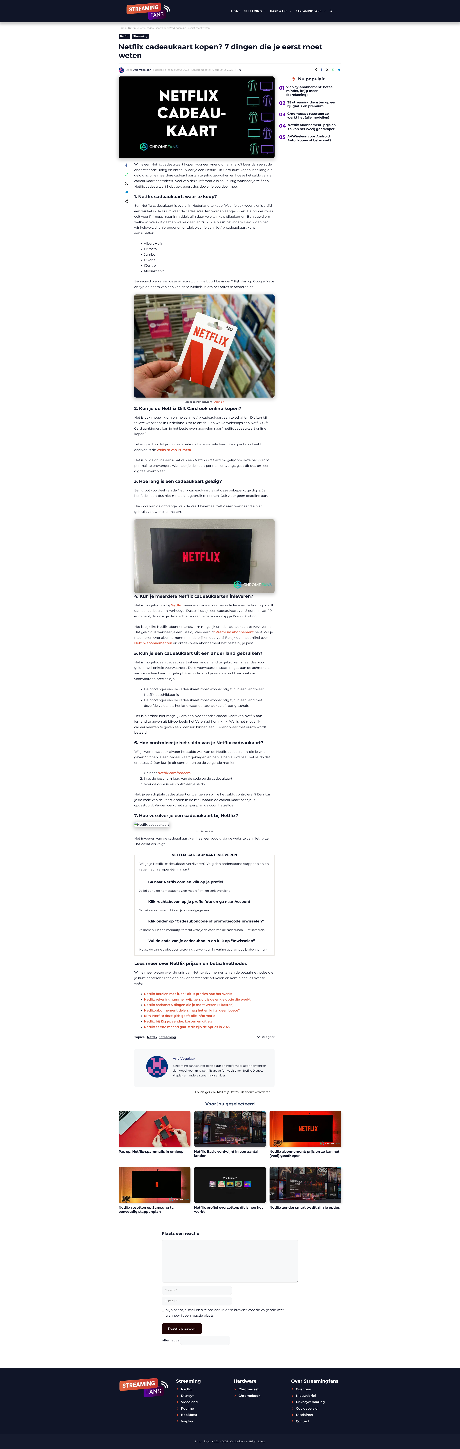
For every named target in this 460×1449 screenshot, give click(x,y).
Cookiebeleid (307, 1409)
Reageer (268, 1037)
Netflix (132, 27)
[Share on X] (327, 69)
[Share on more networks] (315, 69)
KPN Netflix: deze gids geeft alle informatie (179, 1016)
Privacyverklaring (310, 1402)
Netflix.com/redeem (174, 773)
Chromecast (248, 1389)
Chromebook (249, 1396)
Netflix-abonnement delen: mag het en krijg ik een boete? (192, 1010)
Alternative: (171, 1340)
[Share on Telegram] (338, 69)
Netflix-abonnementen (153, 643)
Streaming (253, 11)
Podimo (187, 1409)
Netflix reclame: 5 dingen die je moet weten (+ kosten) (189, 1005)
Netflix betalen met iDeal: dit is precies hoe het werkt (188, 994)
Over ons (303, 1389)
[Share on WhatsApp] (333, 69)
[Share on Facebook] (321, 69)
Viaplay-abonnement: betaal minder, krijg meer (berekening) (310, 91)
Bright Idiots (257, 1441)
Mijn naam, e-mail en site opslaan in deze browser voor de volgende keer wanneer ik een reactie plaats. (225, 1313)
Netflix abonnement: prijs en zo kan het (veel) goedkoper (312, 127)
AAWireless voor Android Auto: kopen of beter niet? (309, 138)
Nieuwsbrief (306, 1396)
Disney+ (187, 1396)
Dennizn (219, 401)
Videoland (189, 1402)
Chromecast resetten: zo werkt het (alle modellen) (308, 116)
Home (235, 11)
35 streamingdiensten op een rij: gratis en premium (311, 104)
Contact (302, 1421)
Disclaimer (305, 1415)
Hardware (279, 11)
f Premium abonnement (233, 632)
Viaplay (187, 1421)
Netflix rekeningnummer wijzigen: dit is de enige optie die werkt (197, 999)
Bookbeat (189, 1415)
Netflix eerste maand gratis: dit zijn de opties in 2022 (187, 1027)
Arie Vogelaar (142, 69)
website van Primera (174, 450)
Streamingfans (308, 11)
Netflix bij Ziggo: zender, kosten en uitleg (178, 1021)
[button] (331, 11)
